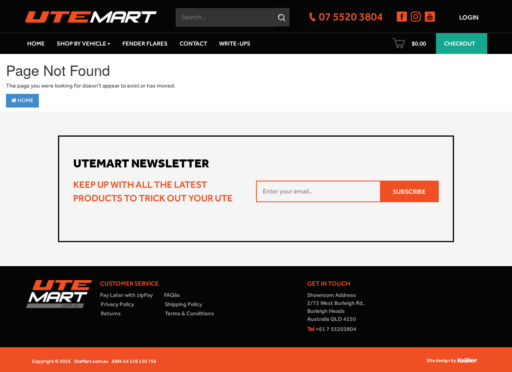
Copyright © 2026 (51, 361)
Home (36, 43)
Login (468, 17)
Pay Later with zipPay (126, 295)
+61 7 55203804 (331, 329)
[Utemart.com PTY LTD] (91, 14)
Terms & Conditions (189, 313)
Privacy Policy (117, 304)
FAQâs (172, 295)
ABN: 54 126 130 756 (134, 361)
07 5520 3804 (351, 16)
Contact (193, 43)
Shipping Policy (183, 304)
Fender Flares (145, 43)
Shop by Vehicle (81, 43)
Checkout (459, 43)
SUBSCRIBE (409, 191)
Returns (111, 313)
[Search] (283, 17)
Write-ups (234, 43)
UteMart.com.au (91, 361)
